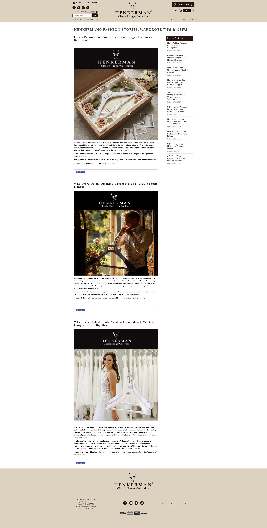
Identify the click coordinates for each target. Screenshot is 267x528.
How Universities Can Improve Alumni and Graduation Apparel (176, 82)
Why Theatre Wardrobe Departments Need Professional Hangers (177, 109)
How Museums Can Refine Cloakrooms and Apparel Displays (176, 121)
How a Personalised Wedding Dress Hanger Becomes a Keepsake (113, 39)
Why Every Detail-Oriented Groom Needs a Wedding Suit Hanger (115, 185)
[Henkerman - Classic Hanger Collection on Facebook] (74, 7)
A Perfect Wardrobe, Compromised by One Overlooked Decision (176, 158)
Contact (194, 19)
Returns (173, 504)
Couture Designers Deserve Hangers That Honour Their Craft (176, 58)
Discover (89, 19)
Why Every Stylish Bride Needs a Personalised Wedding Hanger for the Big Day (114, 324)
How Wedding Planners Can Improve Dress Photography (177, 45)
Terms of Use (184, 504)
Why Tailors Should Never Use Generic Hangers (175, 146)
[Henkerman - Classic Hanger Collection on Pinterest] (83, 7)
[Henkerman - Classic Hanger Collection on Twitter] (87, 7)
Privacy (164, 504)
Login (88, 3)
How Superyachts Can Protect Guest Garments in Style (177, 134)
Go (95, 15)
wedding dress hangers (108, 441)
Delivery (175, 19)
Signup (94, 3)
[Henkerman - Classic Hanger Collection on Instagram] (78, 7)
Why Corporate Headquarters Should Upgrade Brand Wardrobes (176, 95)
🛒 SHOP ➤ (77, 19)
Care (184, 19)
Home (78, 3)
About (100, 19)
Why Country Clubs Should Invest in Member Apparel (177, 70)
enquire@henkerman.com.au (85, 502)
